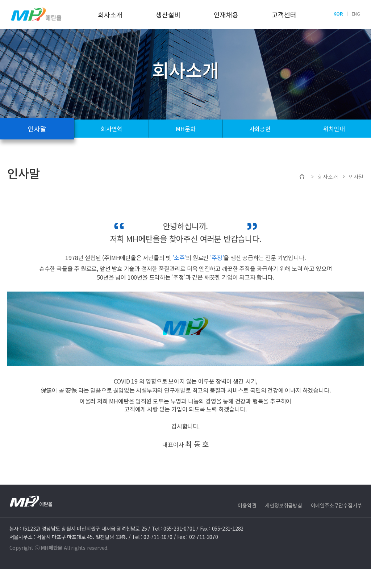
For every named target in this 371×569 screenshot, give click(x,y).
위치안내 (334, 128)
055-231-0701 (179, 528)
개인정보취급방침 (283, 505)
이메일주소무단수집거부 (336, 505)
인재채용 (226, 14)
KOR (337, 14)
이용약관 (247, 505)
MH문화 (185, 128)
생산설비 (168, 14)
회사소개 (110, 14)
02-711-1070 (157, 536)
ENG (356, 14)
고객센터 (284, 14)
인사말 (37, 128)
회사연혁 (111, 128)
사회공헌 (260, 128)
